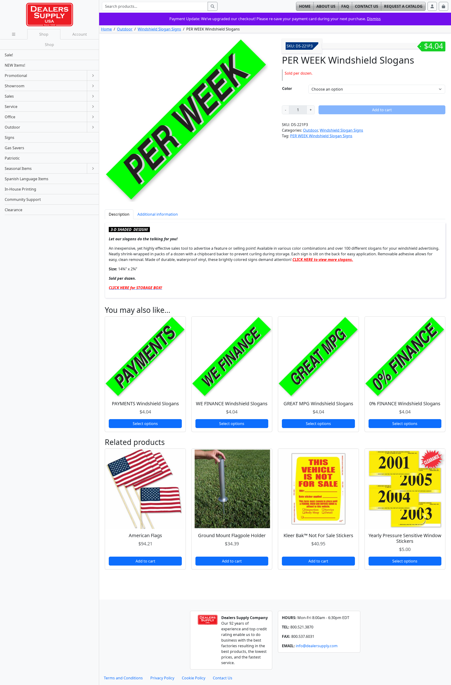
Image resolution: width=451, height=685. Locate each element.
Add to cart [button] (145, 561)
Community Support (23, 199)
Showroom (14, 85)
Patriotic (12, 158)
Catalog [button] (403, 6)
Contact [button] (366, 6)
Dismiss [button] (374, 18)
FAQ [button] (345, 6)
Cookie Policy (193, 678)
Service (11, 106)
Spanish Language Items (26, 178)
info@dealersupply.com (317, 645)
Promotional (16, 75)
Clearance (13, 209)
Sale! (9, 54)
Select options (145, 423)
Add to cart (382, 109)
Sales (9, 96)
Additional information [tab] (157, 214)
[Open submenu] (93, 75)
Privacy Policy (162, 678)
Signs (9, 137)
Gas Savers (14, 147)
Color (287, 88)
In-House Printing (20, 189)
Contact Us (222, 678)
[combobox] (155, 6)
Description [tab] (119, 214)
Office (10, 116)
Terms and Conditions (123, 678)
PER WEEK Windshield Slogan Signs (321, 135)
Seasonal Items (18, 168)
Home (106, 29)
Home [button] (305, 6)
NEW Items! (15, 65)
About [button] (325, 6)
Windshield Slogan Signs (159, 29)
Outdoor (124, 29)
